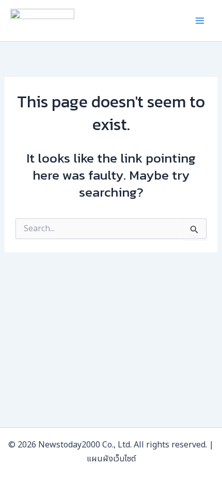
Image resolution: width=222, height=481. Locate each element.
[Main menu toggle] (200, 21)
